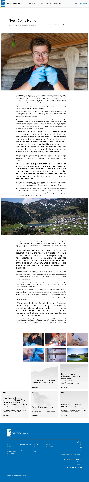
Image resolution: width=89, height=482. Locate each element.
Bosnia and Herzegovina (13, 3)
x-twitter (70, 467)
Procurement (48, 449)
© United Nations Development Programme (16, 475)
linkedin (78, 467)
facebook (67, 467)
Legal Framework (11, 453)
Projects (21, 450)
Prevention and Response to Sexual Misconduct (71, 454)
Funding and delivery (11, 451)
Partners (9, 449)
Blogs (34, 446)
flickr (81, 467)
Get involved (57, 3)
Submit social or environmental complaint (73, 459)
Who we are (32, 3)
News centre (35, 444)
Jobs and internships (49, 446)
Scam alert (79, 461)
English (84, 3)
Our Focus (22, 448)
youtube (73, 467)
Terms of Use (79, 464)
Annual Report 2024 (11, 456)
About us (9, 444)
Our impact (49, 3)
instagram (75, 467)
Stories (34, 451)
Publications (35, 449)
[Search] (81, 447)
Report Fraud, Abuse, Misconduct (74, 457)
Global (76, 3)
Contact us (47, 444)
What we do (40, 3)
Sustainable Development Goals (25, 445)
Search (78, 3)
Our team (9, 446)
